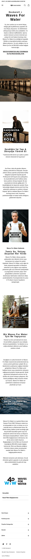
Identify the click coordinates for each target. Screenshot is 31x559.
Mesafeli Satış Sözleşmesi (8, 552)
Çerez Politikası (6, 555)
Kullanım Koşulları (20, 552)
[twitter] (3, 544)
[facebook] (6, 544)
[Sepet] (29, 5)
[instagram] (10, 544)
